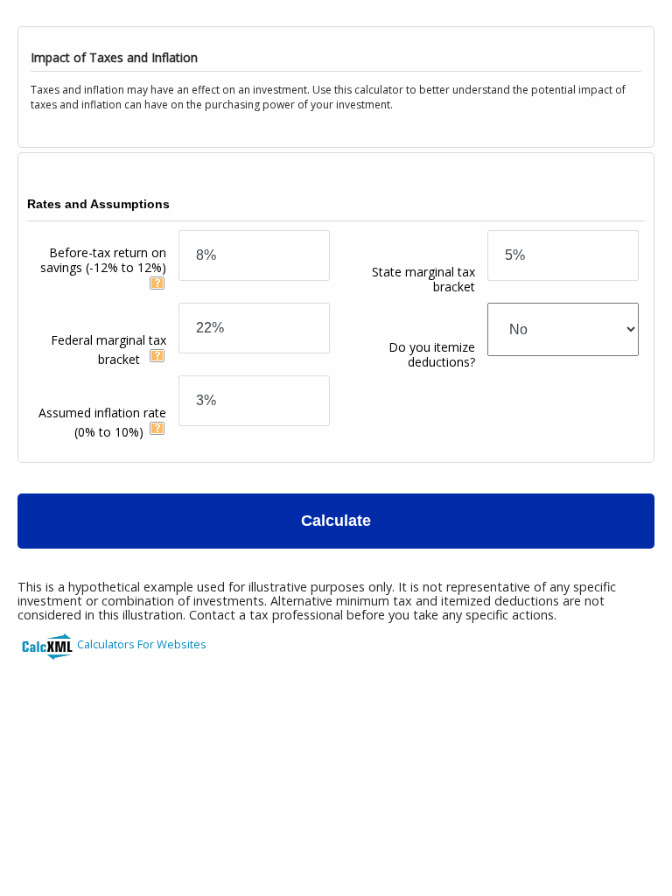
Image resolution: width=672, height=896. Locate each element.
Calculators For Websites (141, 644)
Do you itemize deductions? (431, 354)
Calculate (336, 520)
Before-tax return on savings (103, 260)
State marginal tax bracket (423, 279)
